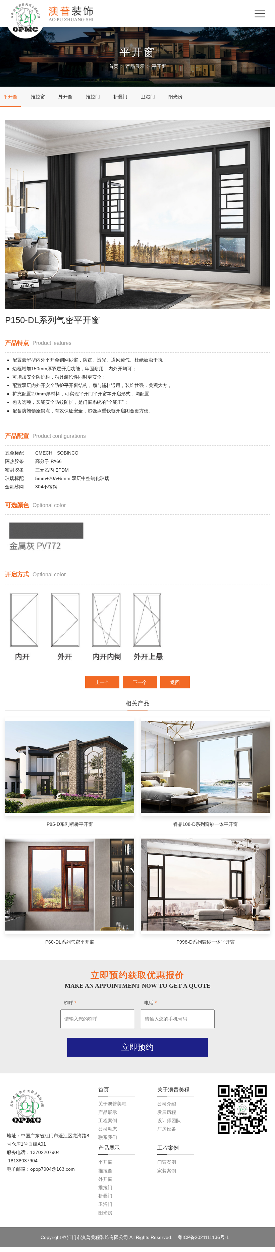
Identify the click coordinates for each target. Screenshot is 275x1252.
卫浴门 (148, 96)
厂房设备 (166, 1129)
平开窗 (159, 66)
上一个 (102, 682)
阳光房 (175, 96)
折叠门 (120, 96)
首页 (113, 66)
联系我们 (107, 1137)
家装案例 (166, 1170)
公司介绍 (166, 1103)
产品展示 (135, 66)
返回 (175, 682)
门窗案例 (166, 1162)
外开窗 (65, 96)
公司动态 (107, 1129)
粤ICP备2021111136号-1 (203, 1237)
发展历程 (166, 1112)
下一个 (140, 682)
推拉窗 (38, 96)
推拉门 (93, 96)
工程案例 (107, 1120)
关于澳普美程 (112, 1103)
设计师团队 (169, 1120)
